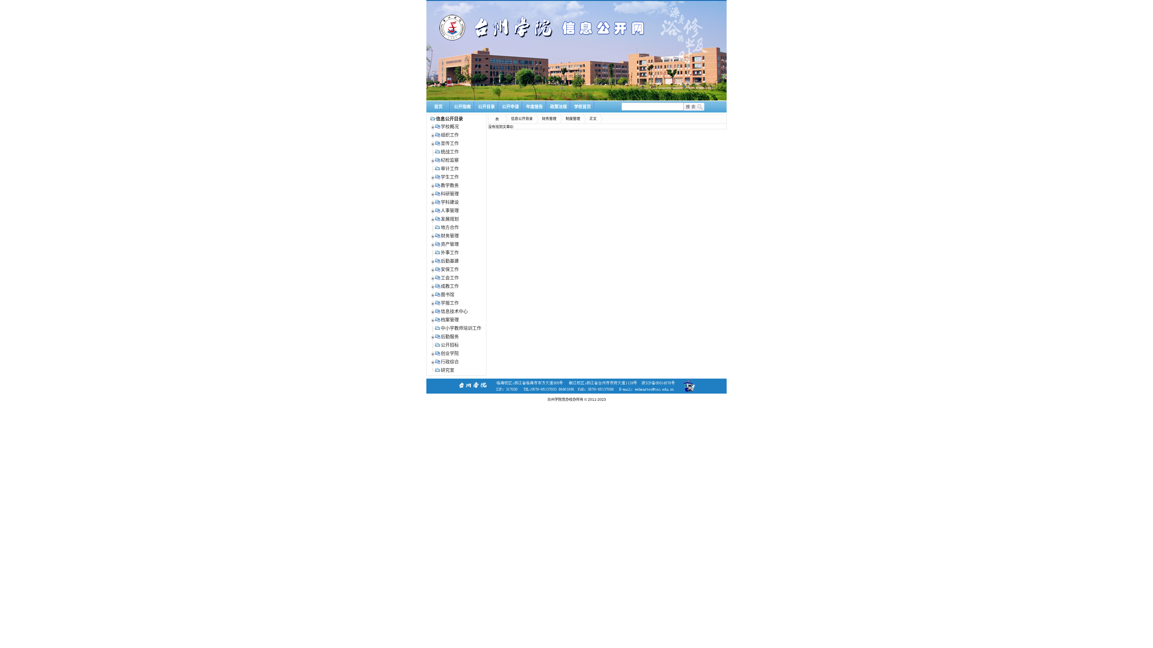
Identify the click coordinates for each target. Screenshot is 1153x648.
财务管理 (549, 119)
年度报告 (534, 106)
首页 (438, 106)
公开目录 (486, 106)
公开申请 (510, 106)
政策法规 (558, 106)
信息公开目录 (522, 119)
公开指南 (462, 106)
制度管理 (573, 119)
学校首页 (582, 106)
